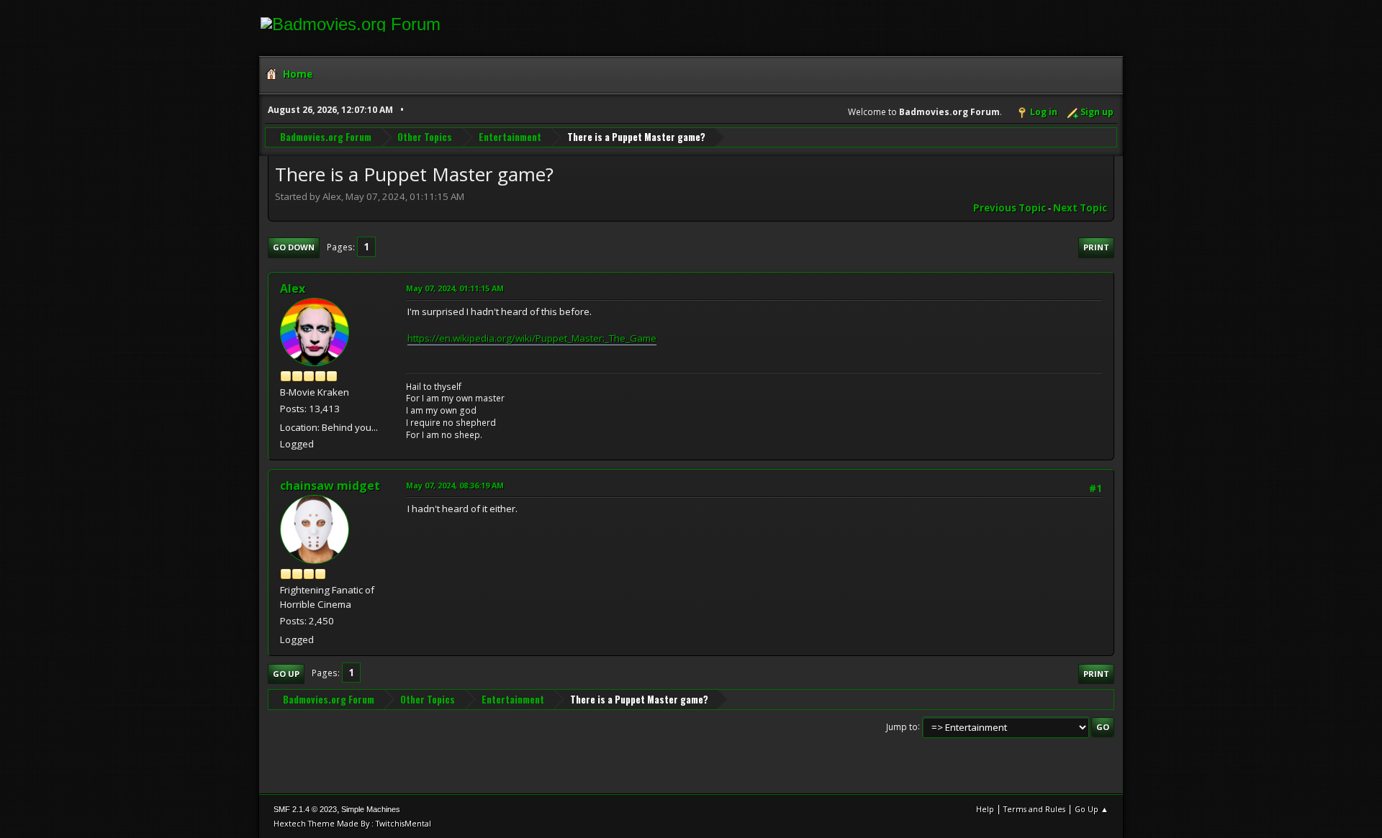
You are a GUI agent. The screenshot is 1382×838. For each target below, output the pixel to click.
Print (1096, 247)
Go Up (286, 673)
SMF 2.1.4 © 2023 (305, 809)
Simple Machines (370, 809)
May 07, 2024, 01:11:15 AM (455, 288)
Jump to (902, 726)
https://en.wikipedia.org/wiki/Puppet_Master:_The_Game (531, 338)
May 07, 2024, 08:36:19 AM (455, 485)
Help (985, 808)
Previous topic (1009, 207)
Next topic (1080, 207)
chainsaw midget (330, 485)
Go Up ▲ (1091, 808)
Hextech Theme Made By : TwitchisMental (352, 823)
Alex (292, 288)
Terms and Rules (1034, 808)
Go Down (294, 247)
